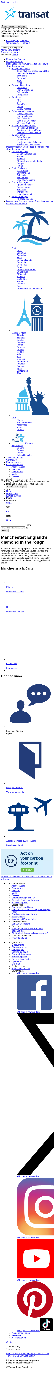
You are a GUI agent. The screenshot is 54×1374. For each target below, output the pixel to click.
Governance (17, 888)
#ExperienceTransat (21, 1333)
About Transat (18, 886)
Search (4, 531)
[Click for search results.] (32, 479)
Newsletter (16, 1335)
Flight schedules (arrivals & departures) (30, 933)
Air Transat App (19, 1338)
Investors (16, 891)
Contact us (11, 1342)
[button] (10, 484)
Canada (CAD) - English (17, 40)
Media (14, 893)
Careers (15, 895)
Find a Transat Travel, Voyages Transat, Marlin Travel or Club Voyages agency (27, 1354)
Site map (16, 964)
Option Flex (17, 961)
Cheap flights (18, 949)
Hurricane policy (19, 957)
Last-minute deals (20, 952)
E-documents (18, 945)
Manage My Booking (10, 50)
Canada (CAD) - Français (18, 43)
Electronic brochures (21, 954)
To (27, 528)
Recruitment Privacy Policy (24, 919)
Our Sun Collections (21, 924)
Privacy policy (18, 917)
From (28, 525)
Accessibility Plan (20, 902)
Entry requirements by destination (27, 928)
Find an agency (13, 462)
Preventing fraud (19, 938)
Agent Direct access (21, 968)
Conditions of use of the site (24, 914)
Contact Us (11, 460)
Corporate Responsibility (23, 898)
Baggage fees (18, 931)
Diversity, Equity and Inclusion (25, 900)
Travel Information (14, 457)
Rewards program (9, 52)
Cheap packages (19, 947)
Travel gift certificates (21, 959)
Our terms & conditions (22, 907)
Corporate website (14, 464)
